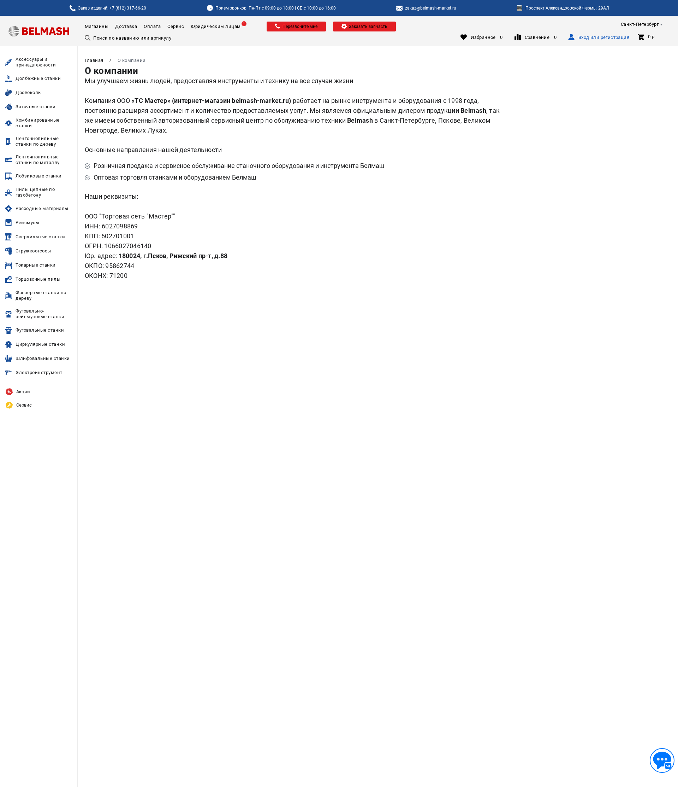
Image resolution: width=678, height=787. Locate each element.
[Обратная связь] (662, 760)
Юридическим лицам (216, 26)
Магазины (96, 26)
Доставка (126, 26)
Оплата (152, 26)
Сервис (175, 26)
